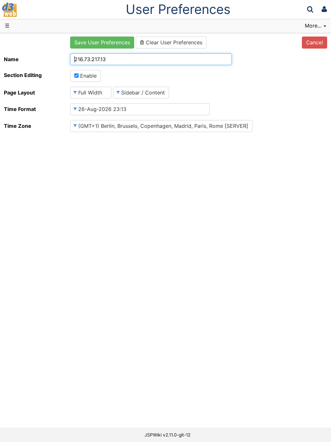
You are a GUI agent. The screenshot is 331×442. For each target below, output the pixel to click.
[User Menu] (324, 9)
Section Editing (23, 75)
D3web (27, 9)
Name (11, 59)
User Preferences (178, 9)
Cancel (314, 42)
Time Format (20, 109)
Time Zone (17, 126)
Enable (88, 75)
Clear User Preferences (173, 42)
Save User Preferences (102, 42)
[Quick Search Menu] (310, 9)
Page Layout (19, 92)
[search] (310, 9)
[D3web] (28, 9)
